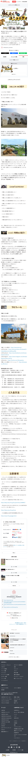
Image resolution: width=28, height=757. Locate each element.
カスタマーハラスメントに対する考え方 (20, 735)
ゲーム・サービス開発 (5, 674)
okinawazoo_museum (8, 47)
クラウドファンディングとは (6, 699)
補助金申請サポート (4, 731)
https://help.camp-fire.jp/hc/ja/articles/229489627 (13, 502)
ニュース (15, 714)
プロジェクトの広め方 (5, 702)
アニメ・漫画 (3, 670)
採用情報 (14, 749)
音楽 (15, 666)
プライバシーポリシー (18, 726)
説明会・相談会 (16, 697)
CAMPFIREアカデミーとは (5, 697)
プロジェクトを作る (4, 687)
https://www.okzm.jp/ (16, 347)
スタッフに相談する (17, 687)
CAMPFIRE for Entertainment (6, 718)
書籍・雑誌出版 (16, 674)
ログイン (19, 1)
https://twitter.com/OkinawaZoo (16, 360)
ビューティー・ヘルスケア (18, 676)
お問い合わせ (16, 718)
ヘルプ (15, 716)
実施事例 (15, 700)
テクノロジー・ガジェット (6, 664)
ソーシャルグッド (4, 680)
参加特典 (4, 56)
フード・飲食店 (4, 668)
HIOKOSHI (3, 725)
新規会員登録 (24, 1)
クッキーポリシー (17, 737)
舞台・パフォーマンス (18, 678)
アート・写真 (3, 678)
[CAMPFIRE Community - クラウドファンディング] (5, 1)
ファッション (3, 672)
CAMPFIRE (3, 710)
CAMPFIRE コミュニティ (5, 712)
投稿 (23, 56)
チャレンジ (16, 668)
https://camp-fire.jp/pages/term (9, 516)
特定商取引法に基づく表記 (20, 622)
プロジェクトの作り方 (5, 700)
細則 (15, 724)
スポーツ (15, 670)
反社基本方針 (16, 732)
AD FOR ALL (3, 723)
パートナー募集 (20, 749)
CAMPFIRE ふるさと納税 (5, 721)
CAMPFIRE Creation (4, 714)
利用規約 (15, 723)
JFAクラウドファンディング (6, 727)
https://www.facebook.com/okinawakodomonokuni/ (15, 605)
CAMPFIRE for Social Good (6, 716)
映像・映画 (16, 672)
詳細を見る (14, 74)
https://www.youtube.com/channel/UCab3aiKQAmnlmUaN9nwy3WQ (14, 602)
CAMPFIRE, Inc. (14, 752)
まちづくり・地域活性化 (18, 664)
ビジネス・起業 (4, 676)
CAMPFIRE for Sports (5, 720)
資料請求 (14, 1)
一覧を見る (14, 585)
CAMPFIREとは (16, 710)
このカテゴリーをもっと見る (13, 656)
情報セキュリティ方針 (18, 730)
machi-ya (3, 729)
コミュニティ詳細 (14, 56)
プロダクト (3, 666)
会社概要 (7, 749)
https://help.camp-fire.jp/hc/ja (8, 510)
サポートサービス (17, 699)
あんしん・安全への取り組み (19, 712)
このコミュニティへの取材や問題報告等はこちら (17, 624)
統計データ (16, 702)
